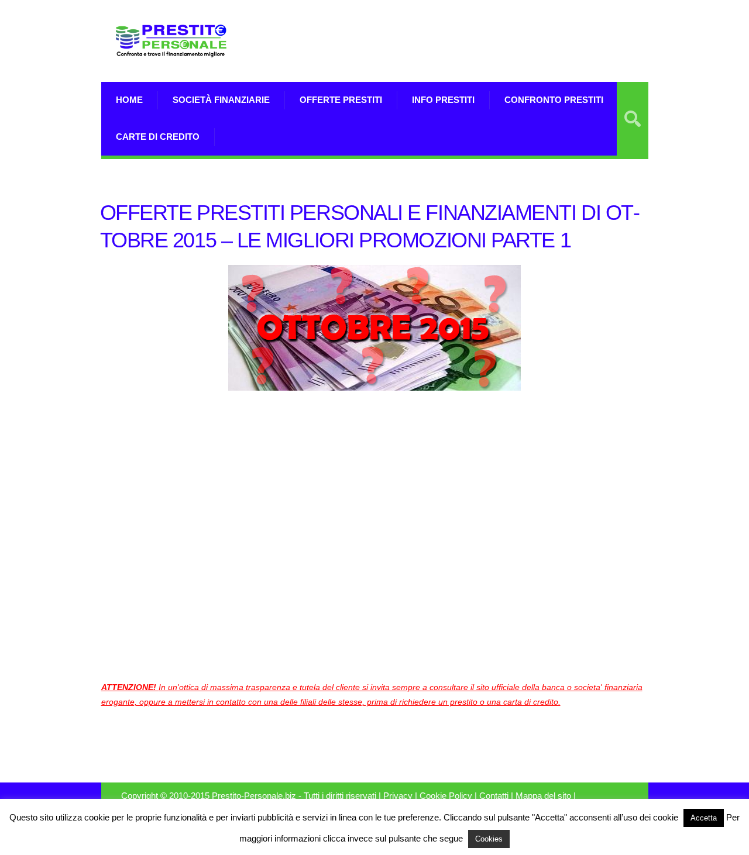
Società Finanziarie (221, 100)
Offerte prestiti (341, 100)
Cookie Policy (446, 796)
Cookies (489, 839)
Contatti (494, 796)
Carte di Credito (158, 137)
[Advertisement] (511, 40)
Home (129, 100)
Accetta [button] (703, 817)
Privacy (398, 796)
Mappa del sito (543, 796)
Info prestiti (443, 100)
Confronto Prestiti (553, 100)
